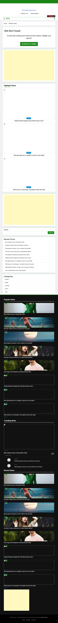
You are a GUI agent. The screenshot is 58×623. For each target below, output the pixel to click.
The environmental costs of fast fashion (15, 270)
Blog (23, 620)
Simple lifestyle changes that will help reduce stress (29, 121)
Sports (6, 288)
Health (29, 118)
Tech (6, 292)
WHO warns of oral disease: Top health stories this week (29, 189)
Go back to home (29, 44)
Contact (33, 620)
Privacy (28, 620)
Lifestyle (7, 285)
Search (6, 230)
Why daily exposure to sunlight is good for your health (29, 155)
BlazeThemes (44, 617)
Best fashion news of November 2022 (14, 242)
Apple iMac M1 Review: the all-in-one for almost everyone (19, 267)
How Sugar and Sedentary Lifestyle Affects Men (17, 254)
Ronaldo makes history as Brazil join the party (16, 245)
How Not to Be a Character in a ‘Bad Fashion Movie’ (18, 251)
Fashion (7, 279)
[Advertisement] (29, 65)
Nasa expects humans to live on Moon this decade (18, 248)
